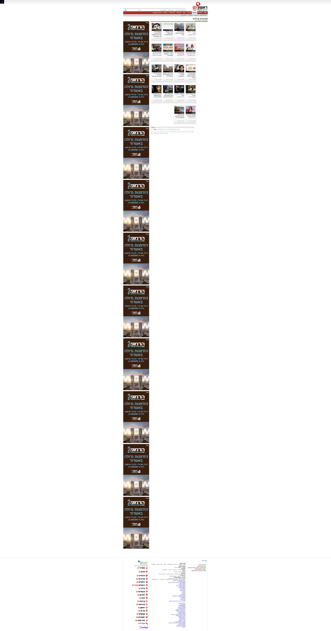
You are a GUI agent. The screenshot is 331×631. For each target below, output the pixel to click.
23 (156, 133)
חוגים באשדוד (182, 618)
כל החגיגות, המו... (180, 55)
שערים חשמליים (181, 581)
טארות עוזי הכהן (170, 574)
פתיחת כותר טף (157, 52)
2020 (175, 127)
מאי (162, 129)
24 (158, 133)
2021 (178, 127)
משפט (184, 567)
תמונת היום (164, 569)
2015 (159, 127)
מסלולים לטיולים (181, 587)
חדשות (200, 12)
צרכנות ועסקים (155, 579)
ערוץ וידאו (175, 579)
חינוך (184, 571)
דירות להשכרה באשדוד (180, 610)
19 (190, 131)
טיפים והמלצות (157, 12)
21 (151, 133)
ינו (151, 129)
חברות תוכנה (171, 578)
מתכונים (183, 593)
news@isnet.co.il (202, 566)
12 (175, 131)
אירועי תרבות (203, 15)
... (183, 36)
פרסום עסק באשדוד (181, 611)
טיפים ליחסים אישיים (180, 585)
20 (192, 131)
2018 (168, 127)
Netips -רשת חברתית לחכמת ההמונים (177, 582)
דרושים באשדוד (181, 617)
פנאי (184, 564)
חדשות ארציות (178, 567)
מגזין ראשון (182, 563)
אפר (160, 129)
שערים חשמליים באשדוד (180, 621)
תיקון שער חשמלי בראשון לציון (178, 596)
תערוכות (191, 15)
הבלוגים (183, 573)
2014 (156, 127)
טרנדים (183, 576)
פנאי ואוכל (162, 579)
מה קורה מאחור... (180, 96)
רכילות (184, 569)
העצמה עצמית (182, 586)
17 (186, 131)
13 (177, 131)
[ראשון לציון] (197, 11)
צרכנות (175, 564)
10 (171, 131)
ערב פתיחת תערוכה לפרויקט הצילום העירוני (179, 116)
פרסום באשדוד (182, 624)
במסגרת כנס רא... (191, 96)
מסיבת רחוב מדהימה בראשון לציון (179, 33)
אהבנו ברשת (169, 579)
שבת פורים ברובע (190, 52)
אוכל (184, 12)
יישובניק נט (182, 604)
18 (188, 131)
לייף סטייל (172, 12)
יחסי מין (183, 592)
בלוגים (165, 12)
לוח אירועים (184, 15)
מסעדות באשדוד (181, 608)
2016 (162, 127)
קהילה (189, 12)
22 (154, 133)
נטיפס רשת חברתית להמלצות (178, 580)
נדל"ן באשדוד (182, 599)
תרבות (195, 12)
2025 (190, 127)
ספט (171, 129)
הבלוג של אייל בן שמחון (180, 574)
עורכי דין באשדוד (181, 620)
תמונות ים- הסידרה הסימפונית (181, 74)
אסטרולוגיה (170, 564)
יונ (164, 129)
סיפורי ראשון (159, 564)
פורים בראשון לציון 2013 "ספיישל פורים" (168, 33)
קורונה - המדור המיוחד (179, 577)
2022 (181, 127)
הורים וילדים (182, 595)
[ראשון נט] (204, 560)
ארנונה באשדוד (182, 619)
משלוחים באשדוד (181, 607)
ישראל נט (183, 598)
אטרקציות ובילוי (172, 576)
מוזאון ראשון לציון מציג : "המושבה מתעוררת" (168, 54)
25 (160, 133)
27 (164, 133)
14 (179, 131)
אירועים (175, 569)
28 (167, 133)
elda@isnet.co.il (195, 570)
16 (184, 131)
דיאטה (183, 591)
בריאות (178, 576)
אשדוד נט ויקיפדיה (181, 625)
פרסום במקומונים (181, 605)
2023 (184, 127)
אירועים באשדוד (181, 616)
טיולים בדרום (182, 588)
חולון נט (183, 627)
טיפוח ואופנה (182, 590)
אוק (174, 129)
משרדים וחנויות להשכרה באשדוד (178, 614)
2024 (187, 127)
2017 (165, 127)
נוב (176, 129)
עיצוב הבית (182, 589)
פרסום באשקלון (182, 612)
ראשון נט (205, 20)
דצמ (178, 129)
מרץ (158, 129)
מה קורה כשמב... (191, 117)
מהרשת (179, 12)
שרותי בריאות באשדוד (180, 615)
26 (162, 133)
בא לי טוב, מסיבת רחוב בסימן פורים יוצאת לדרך (168, 74)
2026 (193, 127)
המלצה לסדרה (182, 584)
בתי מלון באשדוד (181, 603)
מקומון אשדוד (182, 597)
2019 (171, 127)
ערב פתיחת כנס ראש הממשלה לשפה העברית (157, 95)
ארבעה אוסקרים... (191, 34)
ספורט (179, 569)
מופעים (196, 15)
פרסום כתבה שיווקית (180, 626)
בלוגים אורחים (162, 574)
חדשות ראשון (182, 566)
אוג (169, 129)
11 (173, 131)
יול (166, 129)
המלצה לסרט (182, 583)
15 (182, 131)
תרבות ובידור (197, 20)
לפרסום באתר (163, 10)
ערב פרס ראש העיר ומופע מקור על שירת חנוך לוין (168, 95)
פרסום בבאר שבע (181, 613)
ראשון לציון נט (182, 579)
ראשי (205, 12)
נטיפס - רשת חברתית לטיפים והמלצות (177, 601)
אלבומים (183, 568)
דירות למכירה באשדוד (180, 609)
